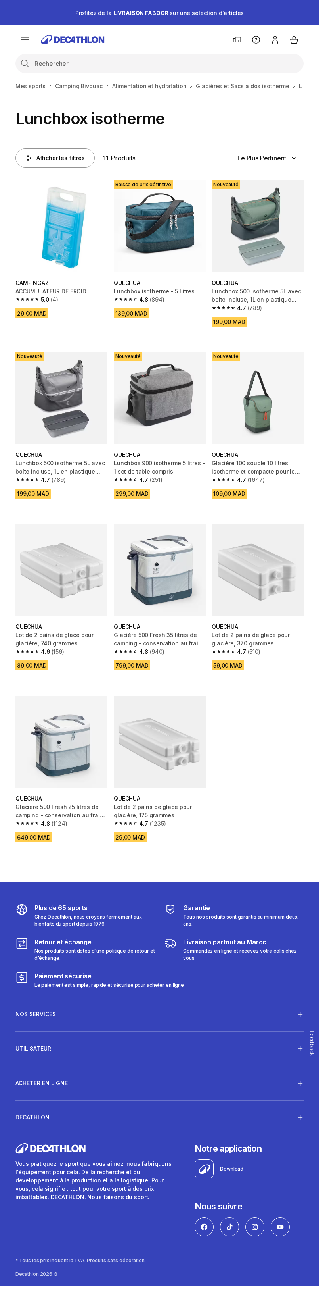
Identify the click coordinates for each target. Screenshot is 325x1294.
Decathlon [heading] (32, 1117)
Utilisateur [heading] (33, 1048)
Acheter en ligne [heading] (41, 1083)
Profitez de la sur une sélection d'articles (159, 13)
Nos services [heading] (35, 1014)
